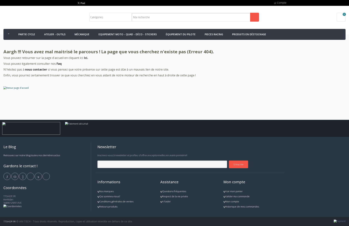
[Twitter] (15, 176)
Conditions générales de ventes (116, 201)
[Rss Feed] (46, 176)
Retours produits (108, 206)
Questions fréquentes (174, 191)
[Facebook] (7, 176)
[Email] (39, 176)
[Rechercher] (254, 17)
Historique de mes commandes (242, 206)
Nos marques (106, 191)
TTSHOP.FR (9, 221)
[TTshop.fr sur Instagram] (31, 176)
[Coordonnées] (12, 206)
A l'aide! (166, 201)
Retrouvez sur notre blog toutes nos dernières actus (31, 155)
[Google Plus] (23, 176)
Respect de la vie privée (175, 196)
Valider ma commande (237, 196)
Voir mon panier (234, 191)
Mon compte (232, 201)
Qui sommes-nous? (109, 196)
